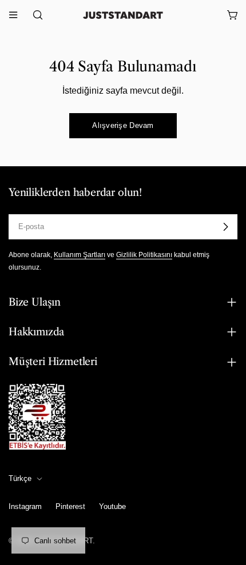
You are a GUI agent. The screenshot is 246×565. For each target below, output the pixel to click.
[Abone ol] (225, 227)
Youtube (112, 506)
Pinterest (70, 506)
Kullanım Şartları (79, 254)
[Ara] (34, 14)
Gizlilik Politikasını (144, 254)
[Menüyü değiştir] (13, 14)
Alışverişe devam (122, 125)
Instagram (25, 506)
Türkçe (20, 478)
